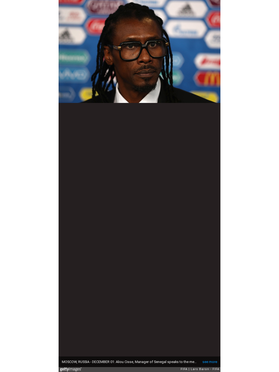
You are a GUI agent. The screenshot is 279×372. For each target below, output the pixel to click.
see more (209, 362)
